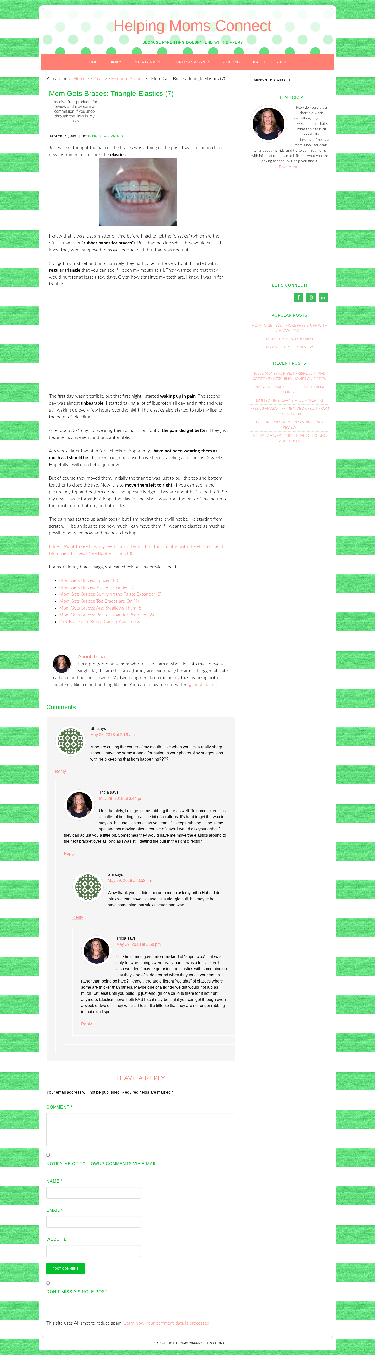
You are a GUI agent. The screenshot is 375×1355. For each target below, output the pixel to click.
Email (54, 1210)
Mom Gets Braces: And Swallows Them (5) (101, 608)
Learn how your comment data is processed (166, 1323)
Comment (59, 1107)
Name (54, 1181)
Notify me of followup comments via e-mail (101, 1164)
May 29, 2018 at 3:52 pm (130, 880)
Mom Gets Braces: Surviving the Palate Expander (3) (110, 594)
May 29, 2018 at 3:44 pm (121, 798)
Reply (60, 771)
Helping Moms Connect (193, 25)
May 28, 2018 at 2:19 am (112, 734)
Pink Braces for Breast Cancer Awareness (99, 622)
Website (56, 1239)
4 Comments (113, 136)
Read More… (290, 167)
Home (79, 79)
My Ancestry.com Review (289, 347)
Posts (98, 79)
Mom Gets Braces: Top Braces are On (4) (99, 601)
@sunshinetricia (203, 684)
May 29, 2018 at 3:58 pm (138, 944)
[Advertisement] (138, 344)
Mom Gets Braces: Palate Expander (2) (96, 587)
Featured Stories (127, 79)
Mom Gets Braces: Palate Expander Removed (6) (106, 615)
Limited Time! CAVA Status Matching (289, 400)
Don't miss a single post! (77, 1292)
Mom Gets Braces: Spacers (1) (88, 580)
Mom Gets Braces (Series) (289, 339)
